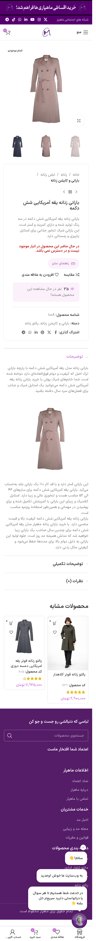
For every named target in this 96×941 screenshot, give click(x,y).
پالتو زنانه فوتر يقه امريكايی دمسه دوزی (26, 663)
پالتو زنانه (32, 323)
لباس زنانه (47, 174)
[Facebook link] (55, 332)
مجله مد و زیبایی (75, 829)
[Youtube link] (32, 20)
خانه (76, 174)
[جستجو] (10, 735)
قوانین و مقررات (77, 837)
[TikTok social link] (13, 20)
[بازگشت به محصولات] (70, 192)
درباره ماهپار (79, 790)
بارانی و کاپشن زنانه (65, 180)
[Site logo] (46, 32)
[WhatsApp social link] (20, 20)
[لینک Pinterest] (42, 332)
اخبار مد (82, 820)
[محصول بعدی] (64, 192)
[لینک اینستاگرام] (39, 20)
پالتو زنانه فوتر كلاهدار (69, 674)
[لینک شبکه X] (45, 20)
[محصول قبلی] (76, 192)
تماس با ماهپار (77, 799)
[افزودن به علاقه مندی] (54, 632)
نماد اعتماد (80, 781)
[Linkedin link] (26, 20)
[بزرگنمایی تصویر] (78, 120)
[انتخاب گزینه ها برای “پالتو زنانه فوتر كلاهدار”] (54, 623)
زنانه (64, 174)
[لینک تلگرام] (7, 20)
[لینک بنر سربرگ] (46, 7)
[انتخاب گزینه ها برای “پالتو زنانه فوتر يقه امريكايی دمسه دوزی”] (11, 623)
